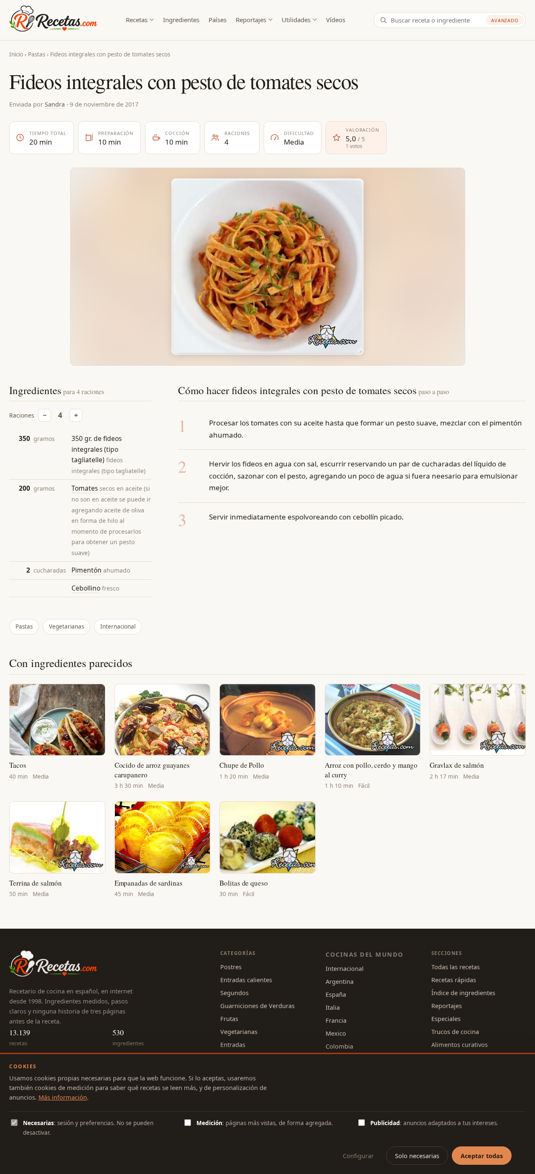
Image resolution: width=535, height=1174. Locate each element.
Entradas (232, 1044)
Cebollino (85, 588)
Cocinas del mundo (364, 954)
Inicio (16, 54)
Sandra (55, 104)
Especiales (446, 1018)
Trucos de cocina (455, 1031)
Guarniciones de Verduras (257, 1005)
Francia (336, 1020)
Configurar (358, 1155)
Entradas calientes (246, 979)
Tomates (84, 488)
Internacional (117, 626)
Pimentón (86, 570)
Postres (231, 967)
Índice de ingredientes (463, 992)
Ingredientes (181, 19)
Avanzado (505, 20)
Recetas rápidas (453, 979)
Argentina (340, 981)
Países (218, 19)
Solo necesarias (417, 1155)
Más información (62, 1097)
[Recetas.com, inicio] (53, 20)
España (336, 994)
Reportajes (251, 19)
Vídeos (335, 19)
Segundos (234, 992)
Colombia (339, 1046)
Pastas (36, 54)
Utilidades (296, 19)
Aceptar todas (482, 1155)
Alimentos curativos (459, 1044)
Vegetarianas (66, 626)
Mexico (336, 1033)
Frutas (229, 1018)
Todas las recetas (455, 967)
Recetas (137, 19)
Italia (333, 1007)
